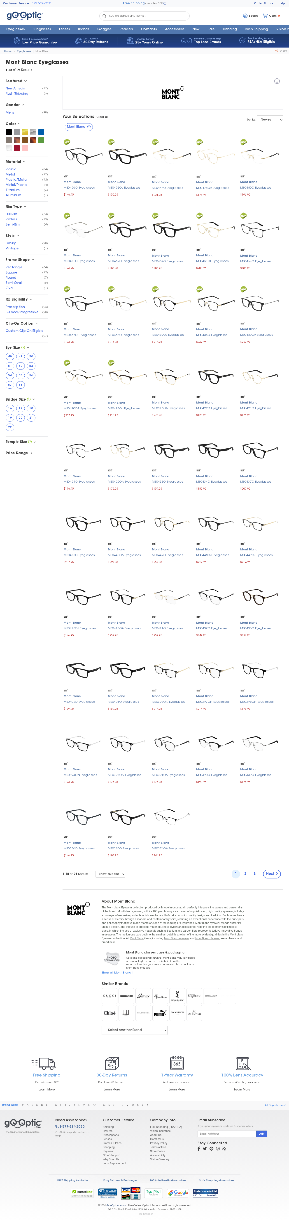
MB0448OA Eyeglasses (212, 555)
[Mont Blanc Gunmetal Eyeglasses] (9, 140)
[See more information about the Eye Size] (23, 348)
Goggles (104, 29)
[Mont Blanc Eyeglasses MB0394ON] (83, 743)
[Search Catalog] (104, 16)
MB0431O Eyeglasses (79, 261)
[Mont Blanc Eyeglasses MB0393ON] (128, 743)
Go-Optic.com (116, 1205)
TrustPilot (153, 1193)
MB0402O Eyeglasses (79, 701)
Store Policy (157, 1151)
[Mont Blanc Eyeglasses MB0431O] (83, 229)
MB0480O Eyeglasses (255, 187)
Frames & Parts (112, 1143)
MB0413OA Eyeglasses (124, 628)
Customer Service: (16, 3)
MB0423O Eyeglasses (255, 408)
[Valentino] (194, 1013)
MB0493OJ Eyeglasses (124, 408)
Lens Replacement (114, 1163)
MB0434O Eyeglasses (211, 481)
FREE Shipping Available (72, 1180)
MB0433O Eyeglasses (167, 481)
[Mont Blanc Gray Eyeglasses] (17, 132)
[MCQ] (126, 996)
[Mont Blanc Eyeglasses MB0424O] (83, 450)
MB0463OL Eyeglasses (212, 261)
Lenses (64, 29)
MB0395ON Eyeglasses (257, 701)
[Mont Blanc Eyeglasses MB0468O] (128, 303)
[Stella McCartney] (228, 996)
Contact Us (157, 1139)
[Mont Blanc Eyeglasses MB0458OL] (128, 156)
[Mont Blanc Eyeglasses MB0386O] (83, 817)
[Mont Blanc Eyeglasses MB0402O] (83, 670)
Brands (83, 29)
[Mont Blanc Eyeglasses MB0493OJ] (128, 376)
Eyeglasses (15, 29)
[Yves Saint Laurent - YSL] (177, 996)
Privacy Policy (158, 1143)
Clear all (102, 117)
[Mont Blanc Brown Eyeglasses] (25, 140)
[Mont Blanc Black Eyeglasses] (9, 132)
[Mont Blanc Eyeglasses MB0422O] (216, 376)
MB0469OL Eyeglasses (168, 334)
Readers (126, 29)
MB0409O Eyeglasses (211, 628)
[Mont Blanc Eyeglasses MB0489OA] (260, 303)
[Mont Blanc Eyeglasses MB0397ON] (216, 670)
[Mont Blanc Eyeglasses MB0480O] (260, 156)
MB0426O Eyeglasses (79, 187)
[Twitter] (205, 1149)
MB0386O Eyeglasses (79, 848)
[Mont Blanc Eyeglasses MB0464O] (260, 229)
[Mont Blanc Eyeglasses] (26, 1126)
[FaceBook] (199, 1149)
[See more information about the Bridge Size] (28, 399)
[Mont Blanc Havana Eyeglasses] (17, 140)
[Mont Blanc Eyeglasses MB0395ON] (260, 670)
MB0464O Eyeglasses (255, 261)
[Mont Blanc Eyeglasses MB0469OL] (172, 303)
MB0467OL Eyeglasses (80, 335)
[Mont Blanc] (277, 82)
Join (262, 1134)
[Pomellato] (160, 996)
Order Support (111, 1155)
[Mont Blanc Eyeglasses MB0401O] (128, 670)
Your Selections (78, 117)
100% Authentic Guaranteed (168, 1180)
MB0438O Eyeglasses (79, 555)
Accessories (174, 29)
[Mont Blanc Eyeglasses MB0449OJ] (260, 523)
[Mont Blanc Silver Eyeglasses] (33, 132)
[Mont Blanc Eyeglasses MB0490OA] (83, 376)
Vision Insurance (160, 1131)
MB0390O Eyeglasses (211, 775)
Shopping (109, 1147)
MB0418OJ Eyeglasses (80, 628)
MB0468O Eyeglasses (123, 335)
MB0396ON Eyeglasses (168, 701)
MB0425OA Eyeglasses (124, 481)
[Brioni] (143, 996)
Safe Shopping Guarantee (216, 1180)
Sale (211, 29)
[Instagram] (218, 1149)
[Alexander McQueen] (194, 996)
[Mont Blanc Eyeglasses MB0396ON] (172, 670)
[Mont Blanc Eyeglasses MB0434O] (216, 450)
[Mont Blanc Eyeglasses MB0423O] (260, 376)
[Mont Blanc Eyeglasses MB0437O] (260, 450)
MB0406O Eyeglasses (255, 628)
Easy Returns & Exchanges (120, 1180)
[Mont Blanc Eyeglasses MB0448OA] (216, 523)
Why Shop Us (111, 1159)
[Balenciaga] (143, 1013)
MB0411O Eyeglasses (167, 628)
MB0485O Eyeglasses (211, 335)
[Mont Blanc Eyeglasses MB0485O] (216, 303)
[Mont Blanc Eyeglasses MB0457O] (172, 229)
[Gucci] (109, 996)
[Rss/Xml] (224, 1149)
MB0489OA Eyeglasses (256, 334)
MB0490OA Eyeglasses (80, 408)
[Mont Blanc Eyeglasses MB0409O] (216, 596)
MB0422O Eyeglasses (211, 408)
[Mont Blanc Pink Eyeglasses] (25, 148)
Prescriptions (111, 1135)
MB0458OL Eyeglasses (124, 187)
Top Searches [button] (146, 1213)
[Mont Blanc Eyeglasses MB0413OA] (128, 596)
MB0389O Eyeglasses (255, 775)
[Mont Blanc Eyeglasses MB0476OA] (216, 156)
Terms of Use (158, 1147)
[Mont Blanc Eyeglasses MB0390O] (216, 743)
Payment (108, 1151)
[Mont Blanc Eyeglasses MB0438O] (83, 523)
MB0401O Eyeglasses (123, 701)
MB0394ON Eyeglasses (80, 775)
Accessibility (157, 1155)
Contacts (149, 29)
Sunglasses (42, 29)
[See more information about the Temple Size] (30, 442)
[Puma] (160, 1013)
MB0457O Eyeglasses (167, 261)
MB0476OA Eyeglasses (212, 188)
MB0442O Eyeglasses (167, 555)
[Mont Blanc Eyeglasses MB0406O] (260, 596)
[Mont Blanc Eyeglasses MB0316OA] (172, 376)
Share (283, 51)
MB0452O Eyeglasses (123, 261)
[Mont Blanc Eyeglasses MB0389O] (260, 743)
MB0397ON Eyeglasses (213, 701)
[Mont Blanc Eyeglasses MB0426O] (83, 156)
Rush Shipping (256, 29)
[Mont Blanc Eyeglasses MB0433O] (172, 450)
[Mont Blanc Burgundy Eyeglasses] (17, 148)
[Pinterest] (211, 1149)
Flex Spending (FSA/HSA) (166, 1127)
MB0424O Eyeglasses (79, 481)
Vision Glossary (159, 1159)
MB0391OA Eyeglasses (168, 775)
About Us (155, 1135)
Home (8, 51)
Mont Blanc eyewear (176, 938)
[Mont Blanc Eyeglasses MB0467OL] (83, 303)
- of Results (76, 874)
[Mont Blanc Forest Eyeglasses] (41, 140)
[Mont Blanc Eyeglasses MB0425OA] (128, 450)
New (196, 29)
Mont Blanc (42, 51)
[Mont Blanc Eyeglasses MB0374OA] (172, 817)
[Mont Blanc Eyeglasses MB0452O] (128, 229)
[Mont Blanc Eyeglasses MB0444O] (172, 156)
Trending (230, 29)
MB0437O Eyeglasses (255, 481)
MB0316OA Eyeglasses (168, 408)
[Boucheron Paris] (177, 1013)
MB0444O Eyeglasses (167, 188)
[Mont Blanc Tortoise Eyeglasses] (33, 140)
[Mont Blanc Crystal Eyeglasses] (9, 148)
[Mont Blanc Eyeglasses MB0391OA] (172, 743)
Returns (107, 1131)
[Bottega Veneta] (211, 996)
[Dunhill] (126, 1013)
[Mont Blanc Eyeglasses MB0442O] (172, 523)
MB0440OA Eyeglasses (124, 555)
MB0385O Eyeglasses (123, 848)
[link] (107, 1193)
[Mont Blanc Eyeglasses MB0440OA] (128, 523)
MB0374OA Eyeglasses (168, 848)
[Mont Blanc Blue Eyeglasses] (41, 132)
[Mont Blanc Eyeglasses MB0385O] (128, 817)
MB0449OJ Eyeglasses (256, 555)
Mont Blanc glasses (207, 938)
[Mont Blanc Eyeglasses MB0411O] (172, 596)
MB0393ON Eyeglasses (124, 775)
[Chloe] (109, 1013)
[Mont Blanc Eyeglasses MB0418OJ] (83, 596)
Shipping (108, 1127)
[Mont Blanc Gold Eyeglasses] (25, 132)
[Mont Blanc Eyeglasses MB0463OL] (216, 229)
